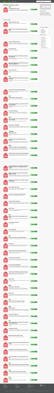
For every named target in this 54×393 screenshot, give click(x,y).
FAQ (16, 384)
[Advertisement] (21, 15)
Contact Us (29, 384)
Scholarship (17, 387)
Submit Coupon (14, 1)
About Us (5, 384)
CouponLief (29, 387)
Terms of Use (5, 387)
